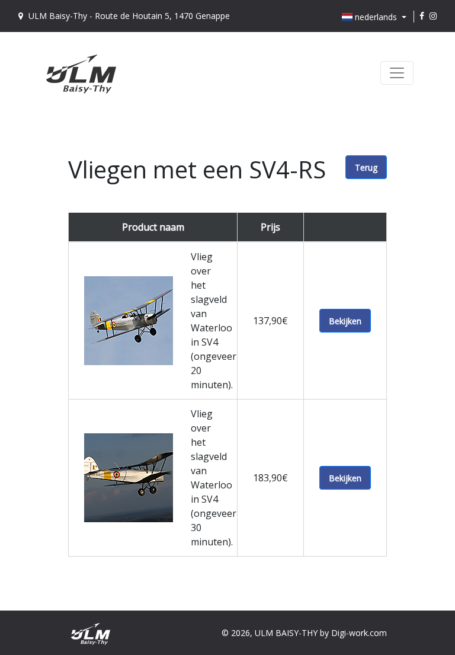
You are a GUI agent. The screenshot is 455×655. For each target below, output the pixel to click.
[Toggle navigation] (397, 73)
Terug (366, 167)
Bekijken (345, 321)
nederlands (376, 17)
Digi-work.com (359, 632)
